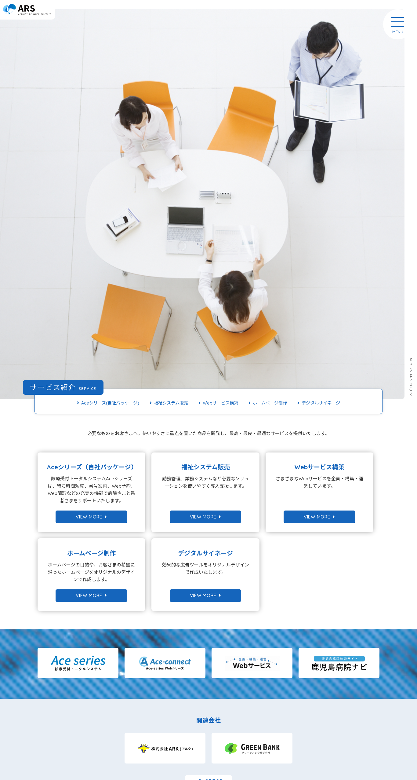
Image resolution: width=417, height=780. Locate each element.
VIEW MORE (90, 517)
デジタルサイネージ (321, 403)
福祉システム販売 (171, 403)
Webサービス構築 (220, 403)
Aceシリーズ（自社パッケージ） (92, 467)
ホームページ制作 (270, 403)
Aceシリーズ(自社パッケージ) (110, 403)
